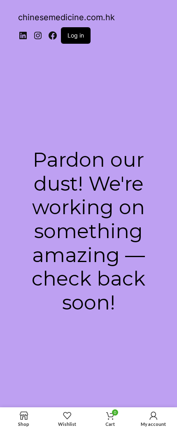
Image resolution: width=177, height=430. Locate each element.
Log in (76, 35)
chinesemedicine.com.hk (66, 17)
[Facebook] (53, 35)
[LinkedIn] (23, 35)
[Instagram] (38, 35)
